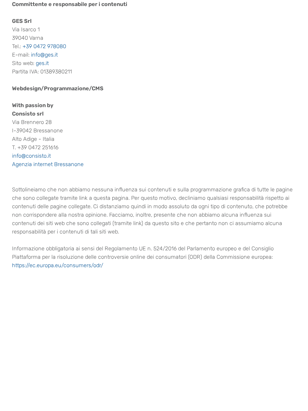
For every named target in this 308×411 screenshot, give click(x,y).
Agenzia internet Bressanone (48, 164)
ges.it (42, 63)
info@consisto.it (31, 156)
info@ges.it (44, 54)
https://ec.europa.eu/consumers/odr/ (57, 265)
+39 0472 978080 (44, 46)
